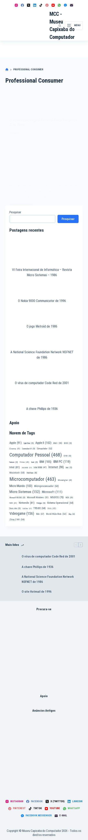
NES (13, 503)
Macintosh (17, 472)
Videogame (21, 513)
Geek (34, 462)
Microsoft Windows (38, 497)
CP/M (67, 456)
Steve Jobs (14, 508)
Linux (69, 468)
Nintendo (27, 502)
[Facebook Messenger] (65, 5)
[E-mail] (71, 5)
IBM (45, 462)
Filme (24, 462)
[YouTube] (53, 5)
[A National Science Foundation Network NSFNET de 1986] (11, 579)
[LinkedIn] (34, 5)
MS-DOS (57, 497)
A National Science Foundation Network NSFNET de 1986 (48, 579)
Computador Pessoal (35, 455)
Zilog (71, 514)
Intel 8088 (40, 467)
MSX (69, 497)
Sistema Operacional (60, 502)
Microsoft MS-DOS (17, 498)
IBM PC (61, 462)
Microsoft (52, 492)
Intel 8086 (27, 468)
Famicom (13, 462)
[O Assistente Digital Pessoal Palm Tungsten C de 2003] (44, 158)
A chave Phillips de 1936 (42, 409)
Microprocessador (46, 486)
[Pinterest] (47, 5)
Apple (15, 442)
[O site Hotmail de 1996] (11, 592)
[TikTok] (40, 5)
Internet (56, 467)
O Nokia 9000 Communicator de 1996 (42, 301)
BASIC (68, 443)
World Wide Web (56, 514)
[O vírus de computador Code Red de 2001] (11, 556)
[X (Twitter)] (28, 5)
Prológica (40, 503)
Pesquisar (15, 212)
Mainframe (32, 473)
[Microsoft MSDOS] (44, 653)
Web (40, 514)
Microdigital (65, 480)
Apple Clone (29, 443)
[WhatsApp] (59, 5)
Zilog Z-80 (17, 519)
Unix (51, 508)
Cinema (14, 448)
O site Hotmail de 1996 (37, 591)
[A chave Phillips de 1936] (11, 567)
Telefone (27, 508)
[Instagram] (16, 5)
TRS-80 (39, 508)
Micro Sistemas (24, 492)
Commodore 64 (28, 449)
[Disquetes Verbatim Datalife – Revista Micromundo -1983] (44, 754)
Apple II (43, 443)
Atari (57, 443)
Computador (44, 448)
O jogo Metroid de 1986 (42, 326)
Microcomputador (32, 479)
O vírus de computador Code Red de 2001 (42, 383)
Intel (14, 467)
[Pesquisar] (60, 26)
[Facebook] (22, 5)
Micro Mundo (20, 486)
